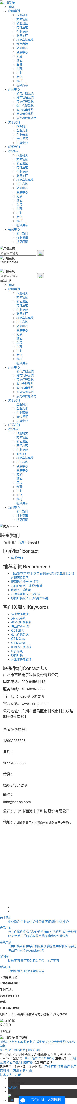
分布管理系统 (25, 97)
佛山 (9, 1070)
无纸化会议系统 (56, 1042)
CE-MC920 (18, 638)
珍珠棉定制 (25, 1042)
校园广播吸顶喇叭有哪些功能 (30, 598)
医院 (19, 64)
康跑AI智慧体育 (26, 118)
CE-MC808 (18, 643)
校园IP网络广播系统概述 (27, 586)
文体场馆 (22, 19)
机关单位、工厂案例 (46, 960)
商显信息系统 (25, 114)
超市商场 (22, 44)
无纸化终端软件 (21, 659)
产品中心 (14, 89)
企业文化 (22, 130)
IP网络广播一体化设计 (25, 581)
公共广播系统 (25, 93)
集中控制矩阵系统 (64, 946)
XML (39, 1050)
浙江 (67, 1066)
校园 (19, 60)
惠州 (16, 1070)
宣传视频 (22, 138)
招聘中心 (22, 142)
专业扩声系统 (20, 626)
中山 (29, 1070)
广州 (47, 1066)
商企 (19, 77)
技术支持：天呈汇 (11, 1074)
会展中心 (22, 48)
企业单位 (22, 31)
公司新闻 (22, 233)
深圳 (3, 1070)
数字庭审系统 (25, 110)
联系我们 (14, 147)
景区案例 (26, 960)
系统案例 (5, 942)
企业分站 (5, 1050)
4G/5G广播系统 (21, 622)
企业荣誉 (22, 134)
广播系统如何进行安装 (25, 594)
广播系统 (39, 1042)
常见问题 (22, 241)
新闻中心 (14, 229)
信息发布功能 (20, 614)
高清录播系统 (35, 950)
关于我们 (14, 122)
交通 (19, 56)
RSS (31, 1050)
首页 (11, 7)
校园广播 (17, 655)
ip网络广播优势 (21, 590)
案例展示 (5, 956)
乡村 (19, 81)
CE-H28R (17, 630)
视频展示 (22, 85)
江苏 (60, 1066)
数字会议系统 (25, 105)
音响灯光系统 (25, 101)
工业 (19, 72)
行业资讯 (22, 237)
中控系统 (17, 651)
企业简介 (22, 126)
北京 (73, 1066)
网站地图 (19, 1050)
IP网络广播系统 (21, 647)
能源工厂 (22, 35)
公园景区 (22, 23)
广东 (54, 1066)
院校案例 (14, 960)
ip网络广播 (26, 1062)
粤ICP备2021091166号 (39, 1058)
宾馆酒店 (22, 27)
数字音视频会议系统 (39, 946)
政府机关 (22, 15)
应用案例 (14, 11)
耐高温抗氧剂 (8, 1042)
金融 (19, 68)
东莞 (22, 1070)
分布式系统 (18, 618)
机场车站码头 (25, 39)
